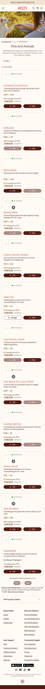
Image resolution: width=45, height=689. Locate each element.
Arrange (14, 318)
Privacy (27, 652)
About (5, 615)
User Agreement (30, 648)
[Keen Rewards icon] (37, 8)
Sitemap (6, 660)
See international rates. (16, 592)
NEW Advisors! (29, 630)
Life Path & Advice (31, 623)
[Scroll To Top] (22, 681)
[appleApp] (16, 666)
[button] (39, 599)
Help (5, 644)
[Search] (33, 8)
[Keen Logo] (22, 8)
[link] (13, 207)
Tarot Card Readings (31, 626)
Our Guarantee (29, 644)
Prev (17, 583)
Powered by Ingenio (31, 660)
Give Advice (7, 656)
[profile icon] (41, 8)
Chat (33, 106)
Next (28, 583)
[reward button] (37, 8)
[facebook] (20, 671)
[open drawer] (3, 8)
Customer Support (10, 648)
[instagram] (16, 671)
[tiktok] (24, 671)
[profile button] (41, 8)
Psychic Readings (30, 615)
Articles (6, 619)
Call (13, 106)
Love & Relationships (32, 619)
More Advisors (29, 634)
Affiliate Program (9, 652)
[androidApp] (28, 666)
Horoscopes (7, 623)
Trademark (28, 656)
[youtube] (29, 671)
